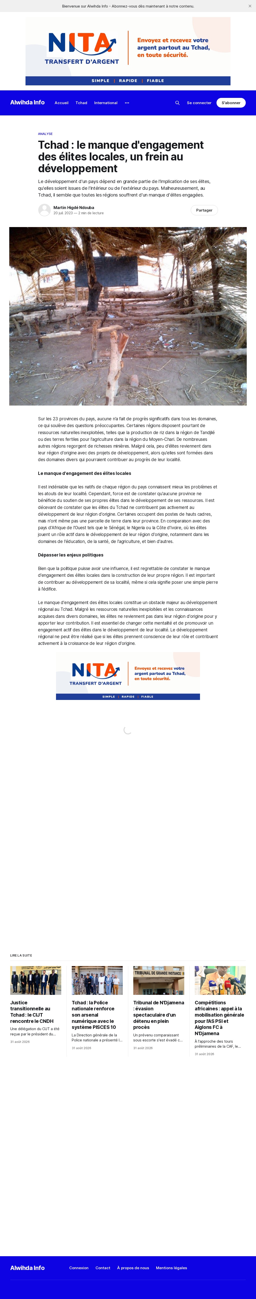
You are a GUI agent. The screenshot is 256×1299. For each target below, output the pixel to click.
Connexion (78, 1267)
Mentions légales (171, 1267)
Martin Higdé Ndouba (74, 207)
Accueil (61, 102)
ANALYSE (45, 134)
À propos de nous (133, 1267)
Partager (204, 210)
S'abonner (231, 102)
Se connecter (199, 102)
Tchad (81, 102)
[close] (250, 6)
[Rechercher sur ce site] (178, 103)
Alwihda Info (27, 102)
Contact (103, 1267)
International (106, 102)
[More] (127, 103)
